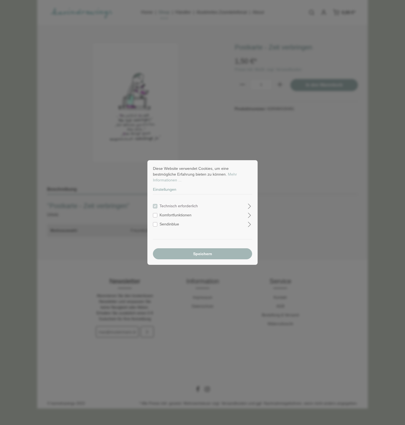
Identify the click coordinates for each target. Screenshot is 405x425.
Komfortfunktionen (175, 215)
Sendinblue (169, 224)
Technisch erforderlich (179, 206)
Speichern (202, 254)
